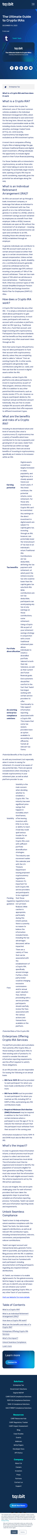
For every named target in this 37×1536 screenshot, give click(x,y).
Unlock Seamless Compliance (14, 1342)
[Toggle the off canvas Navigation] (33, 4)
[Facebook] (12, 68)
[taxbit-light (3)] (7, 4)
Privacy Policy (5, 1520)
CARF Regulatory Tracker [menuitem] (18, 1422)
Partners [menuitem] (18, 1479)
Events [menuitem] (18, 1437)
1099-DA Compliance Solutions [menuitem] (18, 1400)
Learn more (7, 1346)
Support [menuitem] (19, 1486)
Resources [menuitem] (18, 1415)
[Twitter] (16, 68)
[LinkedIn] (21, 68)
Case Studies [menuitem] (18, 1434)
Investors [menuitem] (18, 1471)
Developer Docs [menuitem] (18, 1449)
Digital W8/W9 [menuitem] (18, 1393)
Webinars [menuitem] (18, 1441)
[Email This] (31, 68)
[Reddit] (26, 68)
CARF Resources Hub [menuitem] (18, 1418)
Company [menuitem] (18, 1459)
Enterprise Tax (14, 87)
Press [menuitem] (18, 1475)
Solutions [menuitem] (18, 1381)
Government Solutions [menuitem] (18, 1389)
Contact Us (12, 1362)
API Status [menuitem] (18, 1453)
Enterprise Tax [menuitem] (18, 1385)
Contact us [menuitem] (18, 1482)
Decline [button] (23, 1532)
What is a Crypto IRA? (11, 1309)
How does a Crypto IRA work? (14, 1320)
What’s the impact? (10, 1338)
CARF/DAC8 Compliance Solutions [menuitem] (18, 1397)
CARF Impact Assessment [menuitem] (18, 1426)
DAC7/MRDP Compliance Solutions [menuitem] (18, 1408)
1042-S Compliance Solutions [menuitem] (19, 1404)
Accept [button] (14, 1532)
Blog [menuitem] (18, 1430)
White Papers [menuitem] (18, 1445)
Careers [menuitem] (18, 1467)
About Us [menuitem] (18, 1463)
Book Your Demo (18, 1505)
